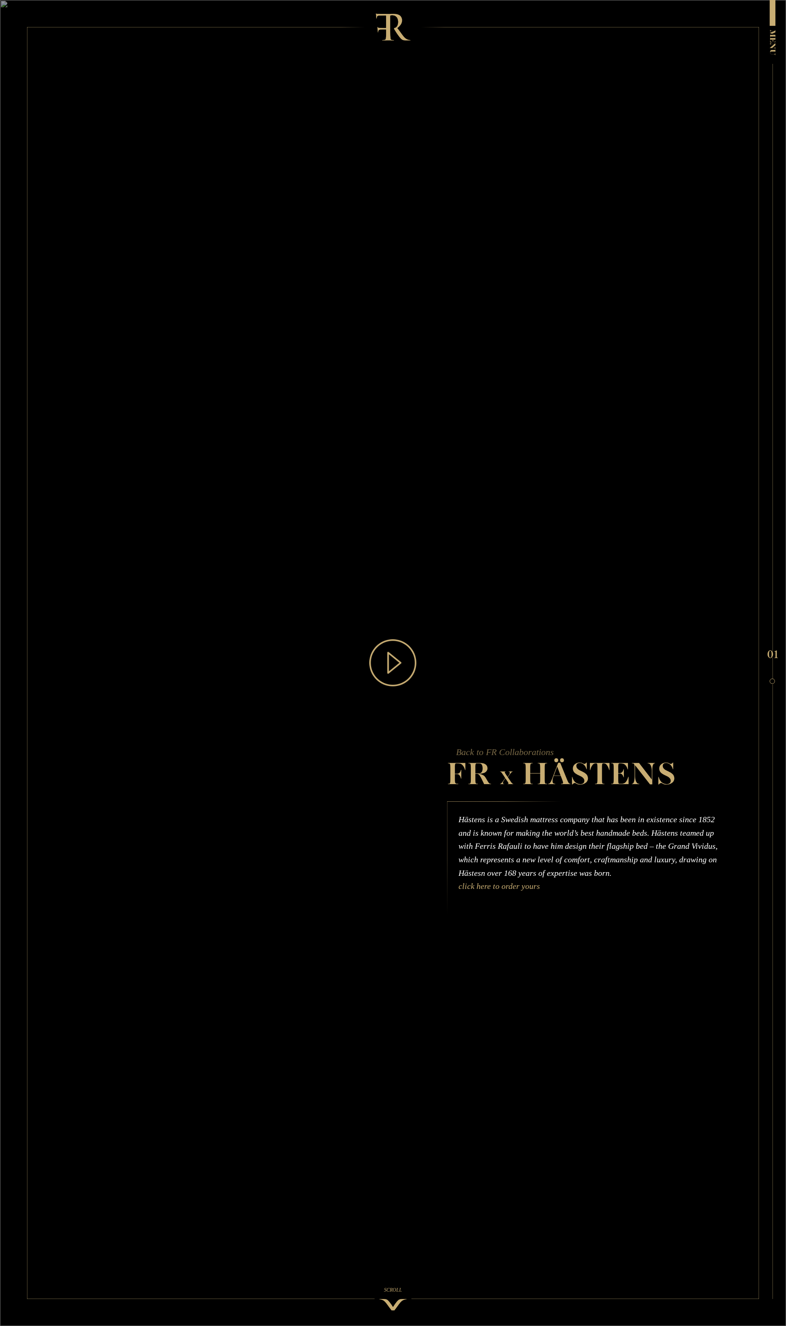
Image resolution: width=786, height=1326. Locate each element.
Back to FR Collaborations (505, 752)
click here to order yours (499, 886)
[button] (772, 654)
